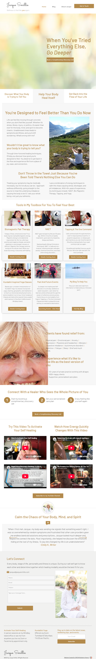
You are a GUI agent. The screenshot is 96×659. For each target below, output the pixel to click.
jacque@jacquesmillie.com (19, 572)
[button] (17, 257)
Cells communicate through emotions (78, 234)
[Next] (83, 537)
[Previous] (13, 537)
